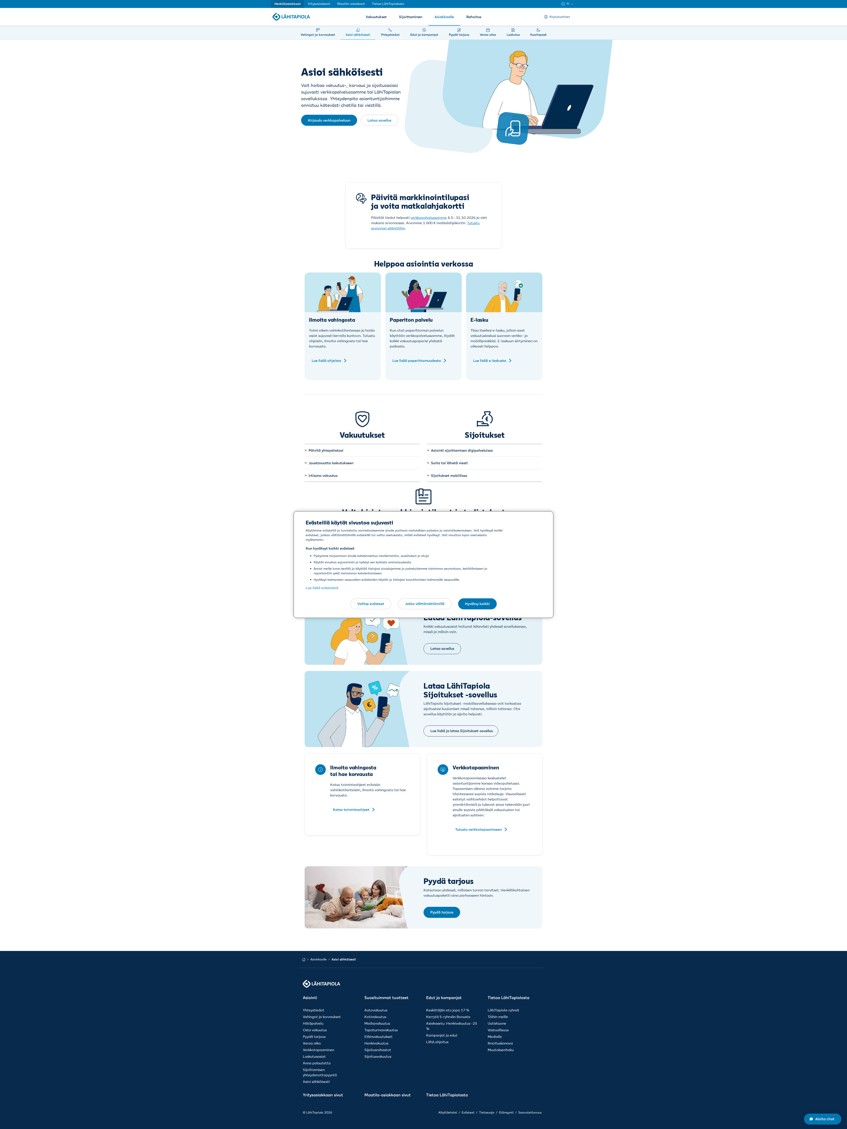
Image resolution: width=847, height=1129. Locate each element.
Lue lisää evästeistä (322, 588)
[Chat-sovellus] (822, 1119)
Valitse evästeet (370, 603)
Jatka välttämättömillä (424, 603)
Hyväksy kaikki (477, 603)
